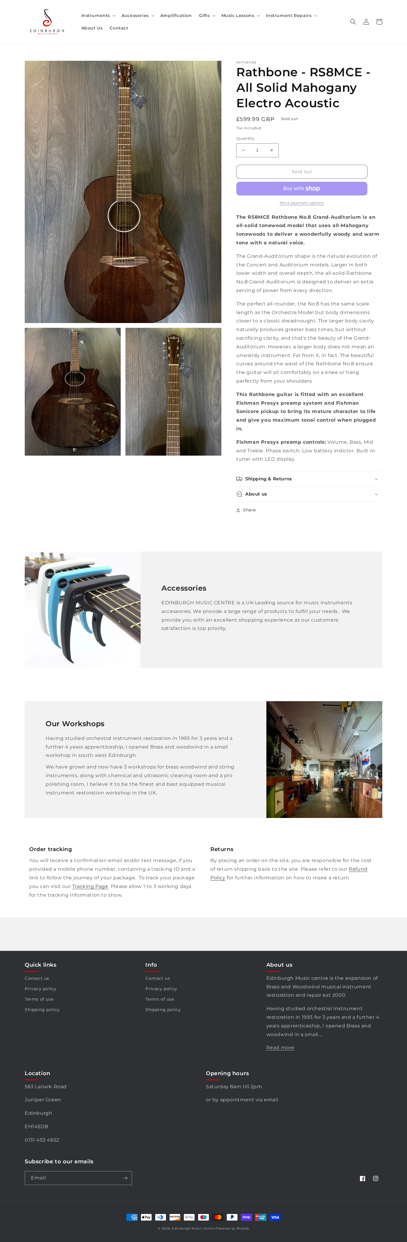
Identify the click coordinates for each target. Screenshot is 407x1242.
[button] (98, 15)
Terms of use (39, 999)
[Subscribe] (125, 1178)
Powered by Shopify (232, 1228)
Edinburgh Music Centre (193, 1228)
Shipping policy (42, 1009)
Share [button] (249, 510)
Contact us (37, 978)
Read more (280, 1047)
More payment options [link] (302, 203)
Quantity (245, 138)
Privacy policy (40, 988)
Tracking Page (90, 886)
